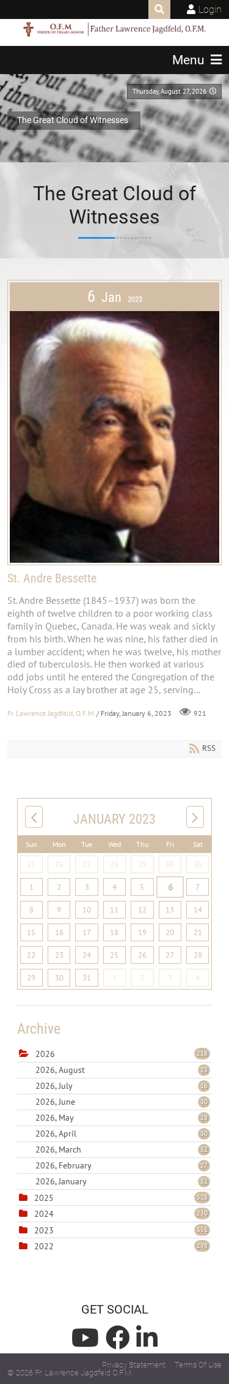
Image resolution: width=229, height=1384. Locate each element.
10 (86, 909)
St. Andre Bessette (51, 578)
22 (31, 955)
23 (59, 955)
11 (114, 909)
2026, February (121, 1165)
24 (86, 955)
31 (198, 864)
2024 (44, 1213)
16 (59, 932)
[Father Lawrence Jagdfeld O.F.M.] (114, 29)
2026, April (121, 1133)
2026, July (121, 1085)
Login (210, 9)
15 (31, 932)
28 (114, 864)
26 (59, 864)
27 (86, 864)
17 (86, 932)
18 (114, 932)
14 (198, 909)
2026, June (121, 1101)
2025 (44, 1197)
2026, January (121, 1181)
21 (198, 932)
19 (142, 932)
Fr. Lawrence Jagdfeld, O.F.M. (51, 712)
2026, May (121, 1117)
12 (142, 909)
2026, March (121, 1149)
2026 (45, 1053)
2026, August (121, 1069)
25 (31, 864)
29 (142, 864)
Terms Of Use (198, 1365)
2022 (44, 1246)
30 (169, 864)
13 (169, 909)
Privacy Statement (133, 1365)
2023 (44, 1230)
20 (169, 932)
